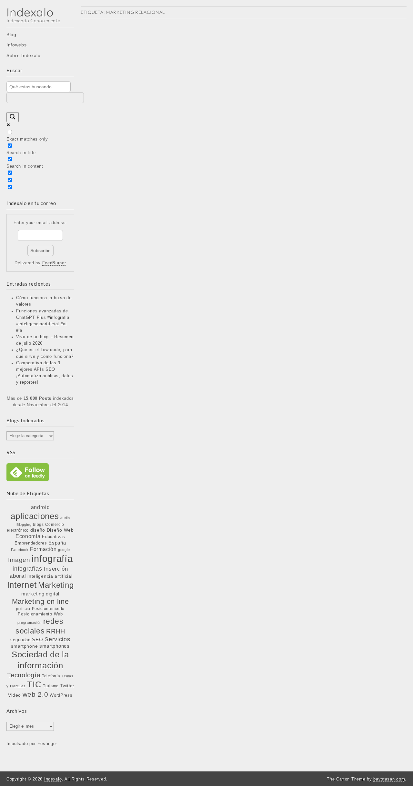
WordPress (61, 695)
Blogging (24, 524)
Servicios (57, 639)
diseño (37, 530)
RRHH (55, 631)
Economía (28, 536)
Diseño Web (60, 530)
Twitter (67, 685)
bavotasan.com (389, 779)
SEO (37, 639)
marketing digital (40, 593)
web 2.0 (35, 694)
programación (29, 622)
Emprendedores (31, 543)
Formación (43, 549)
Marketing (56, 585)
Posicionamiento (48, 608)
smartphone (24, 646)
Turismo (51, 686)
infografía (52, 558)
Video (14, 695)
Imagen (19, 559)
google (64, 550)
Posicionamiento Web (40, 614)
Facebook (20, 550)
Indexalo (30, 12)
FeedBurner (54, 263)
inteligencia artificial (49, 576)
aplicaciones (35, 516)
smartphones (54, 646)
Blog (11, 34)
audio (65, 518)
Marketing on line (40, 601)
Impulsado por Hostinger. (32, 744)
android (40, 507)
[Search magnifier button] (12, 117)
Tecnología (23, 675)
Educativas (53, 536)
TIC (34, 684)
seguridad (20, 639)
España (57, 542)
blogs (38, 524)
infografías (27, 568)
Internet (22, 585)
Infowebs (16, 44)
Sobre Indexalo (23, 55)
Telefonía (51, 676)
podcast (23, 609)
